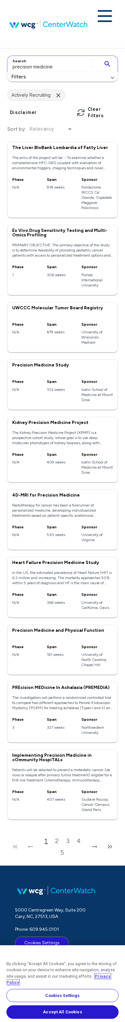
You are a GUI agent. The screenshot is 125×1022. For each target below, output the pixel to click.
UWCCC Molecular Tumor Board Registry (57, 308)
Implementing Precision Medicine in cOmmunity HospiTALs (52, 757)
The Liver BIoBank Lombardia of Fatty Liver (60, 147)
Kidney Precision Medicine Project (50, 422)
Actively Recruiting (31, 95)
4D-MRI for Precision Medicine (46, 495)
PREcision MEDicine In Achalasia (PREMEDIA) (61, 687)
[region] (62, 983)
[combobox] (49, 64)
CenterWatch (48, 24)
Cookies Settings (42, 943)
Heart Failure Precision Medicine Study (55, 562)
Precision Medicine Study (40, 365)
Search (19, 61)
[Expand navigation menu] (104, 16)
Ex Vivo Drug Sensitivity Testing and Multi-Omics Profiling (59, 233)
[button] (62, 77)
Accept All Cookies (62, 1011)
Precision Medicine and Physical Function (58, 630)
